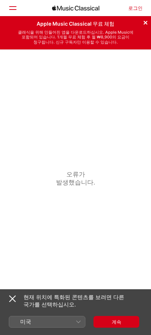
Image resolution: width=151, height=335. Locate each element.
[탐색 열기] (12, 8)
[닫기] (145, 21)
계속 (116, 322)
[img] (75, 8)
